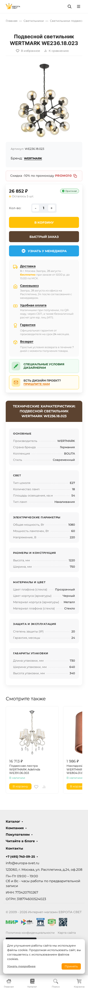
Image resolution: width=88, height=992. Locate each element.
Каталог (13, 821)
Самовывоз (29, 286)
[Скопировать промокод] (75, 176)
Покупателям (18, 834)
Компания (15, 828)
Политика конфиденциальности (30, 933)
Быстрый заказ (44, 237)
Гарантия (27, 325)
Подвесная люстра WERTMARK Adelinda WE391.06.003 (24, 769)
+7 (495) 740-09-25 (20, 856)
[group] (44, 100)
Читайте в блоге (20, 841)
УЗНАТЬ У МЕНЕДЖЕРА (47, 251)
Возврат (26, 341)
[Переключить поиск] (69, 6)
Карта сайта (67, 933)
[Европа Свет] (13, 6)
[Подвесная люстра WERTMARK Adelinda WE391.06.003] (32, 732)
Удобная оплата (33, 305)
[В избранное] (36, 786)
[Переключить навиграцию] (78, 6)
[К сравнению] (44, 786)
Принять (71, 966)
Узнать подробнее (21, 966)
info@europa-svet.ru (22, 863)
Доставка (28, 266)
